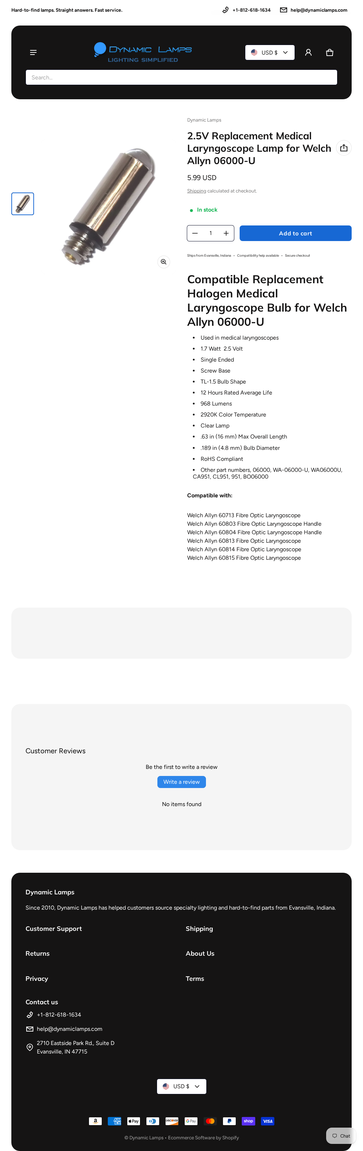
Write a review (181, 781)
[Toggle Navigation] (33, 52)
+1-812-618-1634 (252, 10)
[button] (329, 52)
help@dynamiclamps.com (319, 10)
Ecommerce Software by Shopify (203, 1137)
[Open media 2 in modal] (108, 206)
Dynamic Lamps (146, 1137)
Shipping (196, 191)
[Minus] (195, 233)
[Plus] (226, 233)
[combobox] (181, 77)
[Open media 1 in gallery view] (22, 203)
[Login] (308, 52)
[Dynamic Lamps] (143, 52)
